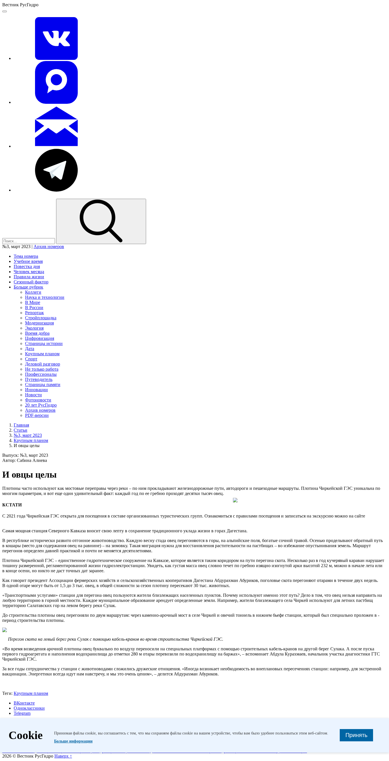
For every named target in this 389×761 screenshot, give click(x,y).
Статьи (20, 430)
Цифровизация (39, 338)
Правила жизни (29, 276)
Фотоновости (38, 399)
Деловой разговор (42, 364)
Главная (21, 425)
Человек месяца (29, 271)
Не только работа (41, 369)
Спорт (31, 358)
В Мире (32, 302)
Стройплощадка (40, 317)
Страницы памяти (42, 384)
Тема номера (26, 256)
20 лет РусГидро (41, 405)
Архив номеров (49, 246)
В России (34, 307)
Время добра (37, 333)
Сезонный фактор (31, 281)
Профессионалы (41, 374)
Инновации (36, 389)
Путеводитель (38, 379)
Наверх (63, 756)
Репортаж (34, 312)
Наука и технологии (44, 297)
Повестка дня (27, 266)
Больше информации (73, 741)
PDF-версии (37, 415)
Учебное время (28, 261)
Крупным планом (42, 353)
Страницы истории (44, 343)
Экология (34, 328)
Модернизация (39, 322)
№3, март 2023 (28, 435)
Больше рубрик (28, 287)
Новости (33, 394)
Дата (29, 348)
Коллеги (33, 292)
